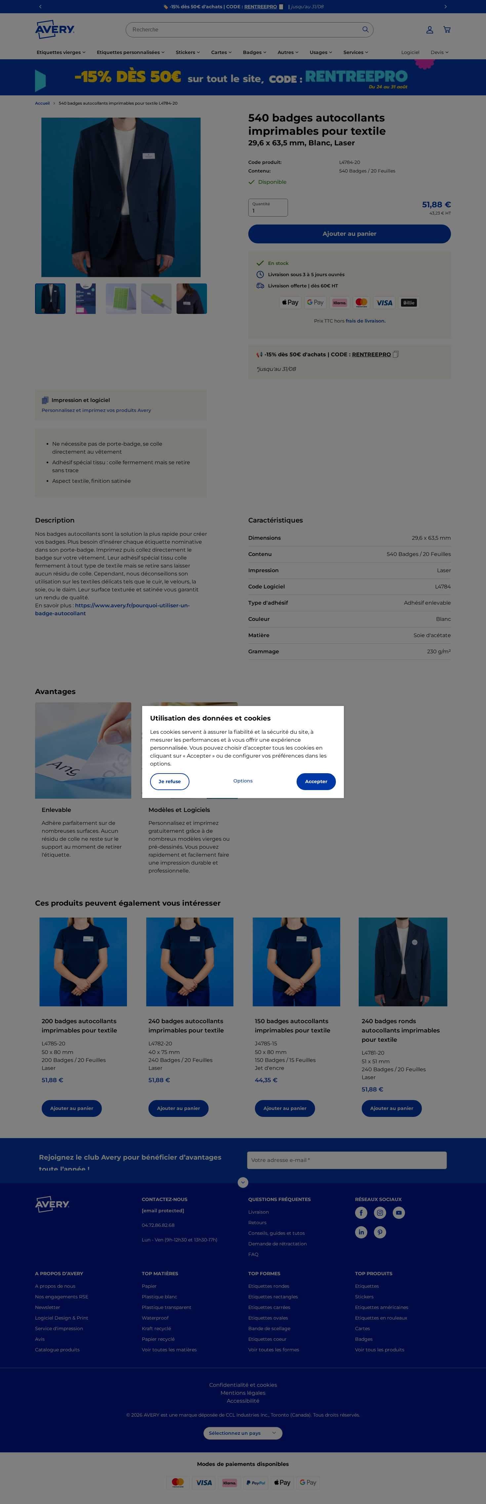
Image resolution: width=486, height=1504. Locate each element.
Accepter (316, 781)
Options (243, 781)
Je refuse (170, 781)
